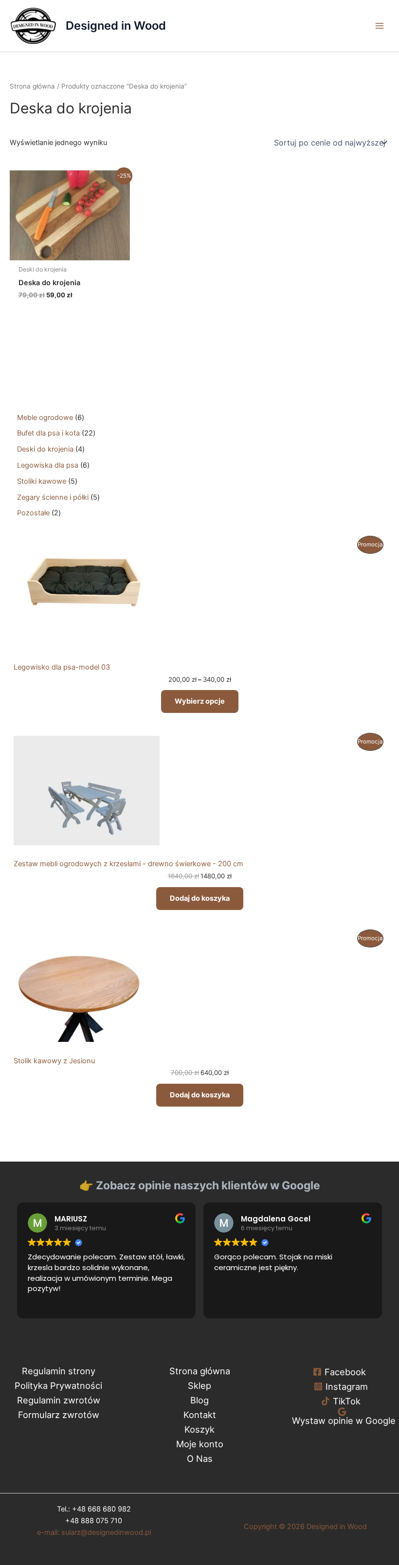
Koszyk (199, 1429)
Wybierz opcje (200, 701)
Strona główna (32, 86)
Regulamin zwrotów (58, 1400)
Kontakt (199, 1414)
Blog (199, 1400)
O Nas (200, 1458)
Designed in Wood (116, 25)
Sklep (199, 1385)
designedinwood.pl (94, 1532)
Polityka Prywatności (58, 1385)
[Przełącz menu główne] (379, 26)
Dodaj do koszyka (200, 898)
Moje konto (199, 1443)
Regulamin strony (58, 1370)
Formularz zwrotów (58, 1414)
